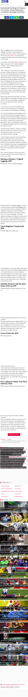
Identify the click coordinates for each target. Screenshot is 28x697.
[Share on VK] (21, 17)
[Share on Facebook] (6, 17)
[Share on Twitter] (11, 17)
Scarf (3, 494)
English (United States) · (19, 684)
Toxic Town (18, 488)
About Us (3, 686)
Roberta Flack (18, 491)
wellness (12, 55)
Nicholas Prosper (5, 486)
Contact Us (17, 686)
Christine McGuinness (7, 488)
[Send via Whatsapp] (16, 17)
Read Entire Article (13, 434)
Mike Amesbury (19, 496)
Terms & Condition (9, 686)
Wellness (16, 62)
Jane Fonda (4, 496)
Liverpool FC (18, 494)
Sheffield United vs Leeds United (9, 491)
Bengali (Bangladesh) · (7, 684)
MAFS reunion (18, 486)
